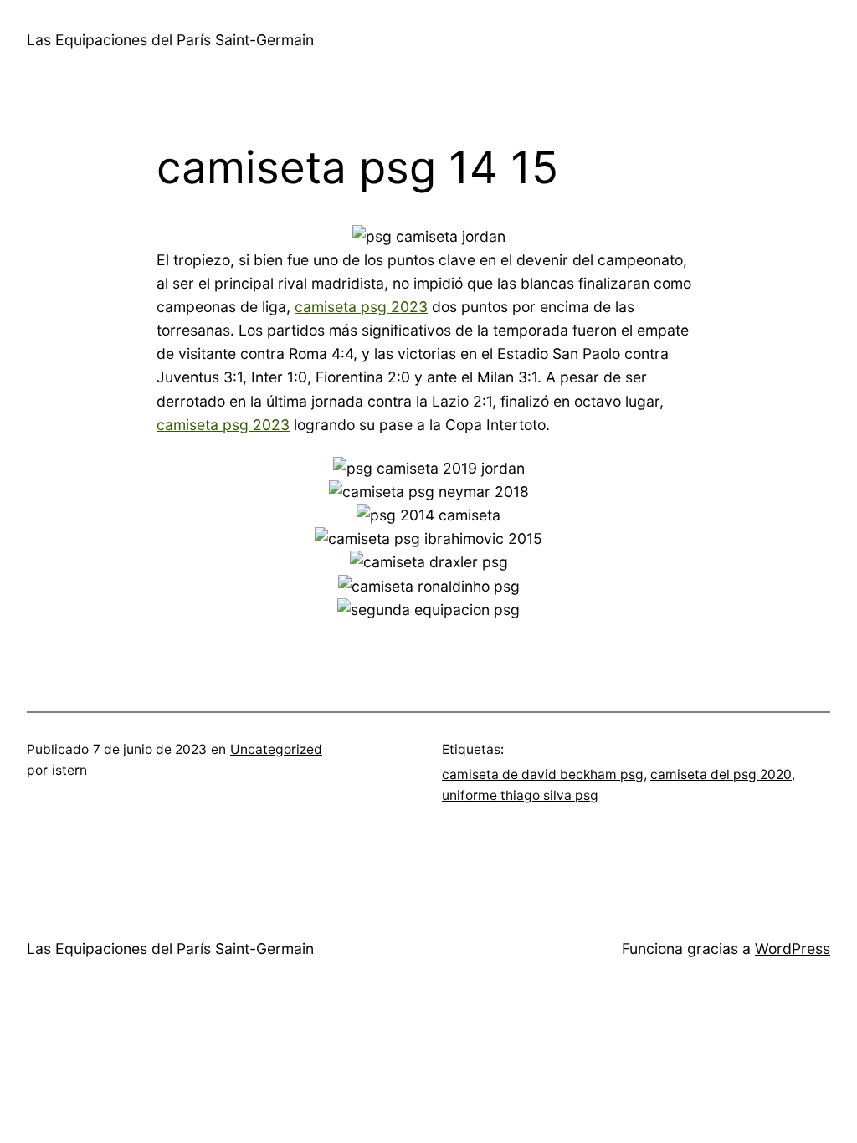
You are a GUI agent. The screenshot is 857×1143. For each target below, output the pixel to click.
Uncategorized (276, 749)
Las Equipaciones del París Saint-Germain (170, 40)
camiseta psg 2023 (361, 306)
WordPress (792, 948)
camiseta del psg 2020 (721, 774)
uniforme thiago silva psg (520, 795)
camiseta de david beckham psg (543, 774)
